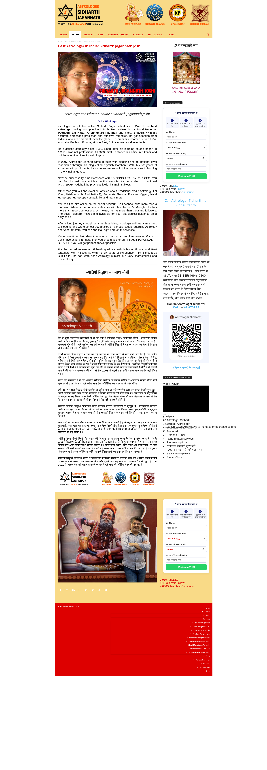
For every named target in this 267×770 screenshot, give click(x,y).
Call (99, 121)
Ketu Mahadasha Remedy (199, 649)
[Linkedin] (74, 590)
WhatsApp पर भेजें (186, 176)
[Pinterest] (93, 590)
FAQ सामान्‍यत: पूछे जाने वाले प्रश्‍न (184, 449)
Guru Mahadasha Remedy (199, 652)
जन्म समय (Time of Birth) (176, 153)
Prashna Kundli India (201, 634)
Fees (100, 34)
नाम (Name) (170, 132)
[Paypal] (87, 590)
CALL (176, 307)
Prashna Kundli (176, 435)
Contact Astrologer (178, 423)
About (75, 34)
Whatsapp (111, 121)
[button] (207, 34)
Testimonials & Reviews (181, 427)
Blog (171, 34)
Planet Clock (174, 457)
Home (63, 34)
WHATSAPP (191, 307)
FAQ (208, 615)
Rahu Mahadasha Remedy (199, 641)
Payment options (118, 34)
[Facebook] (61, 590)
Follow (180, 188)
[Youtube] (106, 590)
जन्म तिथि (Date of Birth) (176, 142)
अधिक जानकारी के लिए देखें (186, 367)
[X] (100, 590)
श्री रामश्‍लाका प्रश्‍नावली (179, 453)
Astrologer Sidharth (179, 420)
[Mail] (80, 590)
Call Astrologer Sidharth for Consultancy (186, 202)
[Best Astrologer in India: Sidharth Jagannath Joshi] (107, 79)
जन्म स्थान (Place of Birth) (176, 164)
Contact (138, 34)
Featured (172, 431)
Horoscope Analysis (202, 630)
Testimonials (156, 34)
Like (175, 185)
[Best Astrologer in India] (107, 479)
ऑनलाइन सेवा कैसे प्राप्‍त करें (181, 446)
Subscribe (188, 192)
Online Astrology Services (199, 637)
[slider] (201, 426)
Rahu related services (180, 438)
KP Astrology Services (201, 626)
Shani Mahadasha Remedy (199, 645)
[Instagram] (67, 590)
